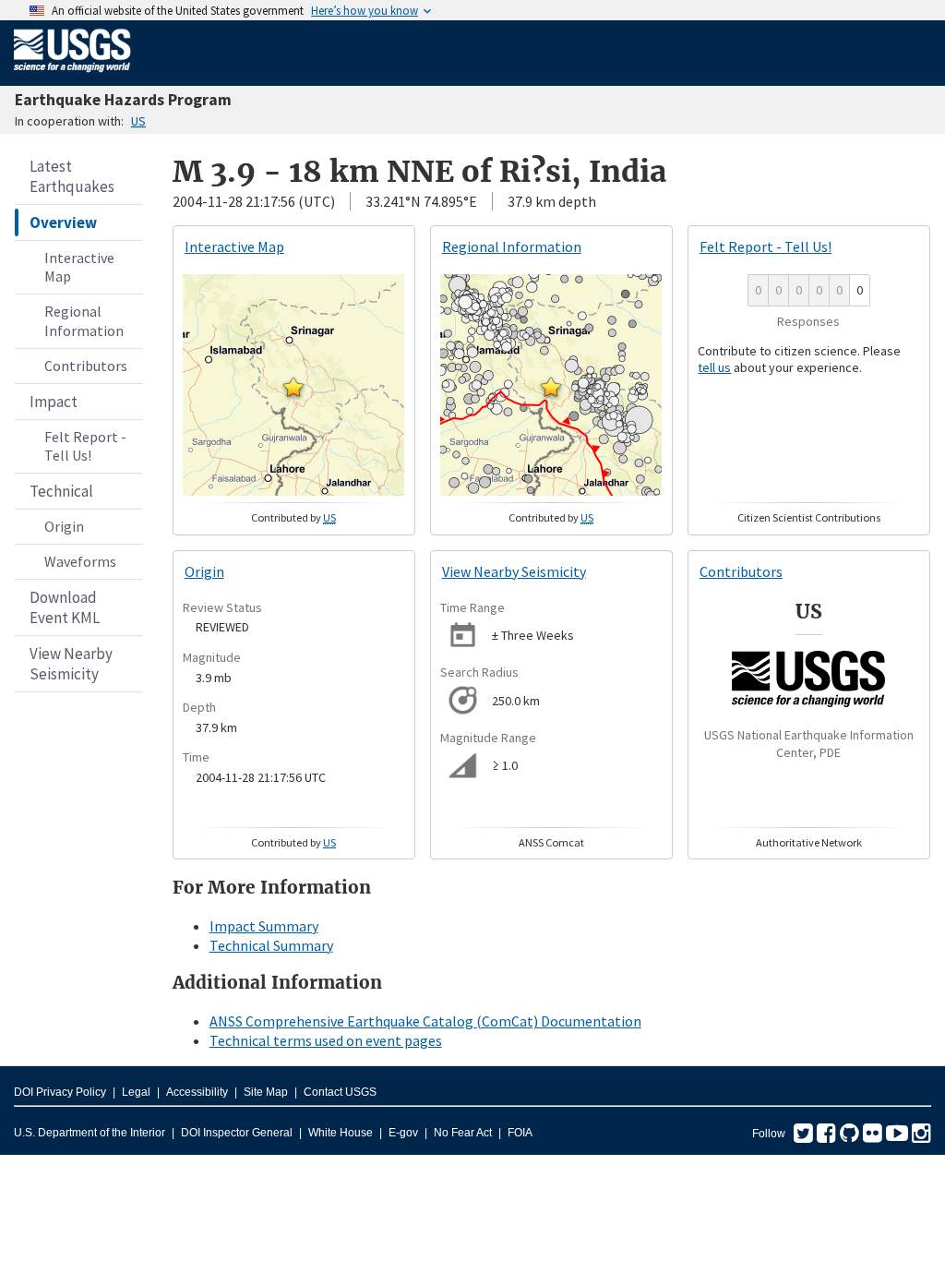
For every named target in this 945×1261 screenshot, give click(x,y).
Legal (136, 1092)
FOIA (520, 1132)
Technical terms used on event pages (325, 1040)
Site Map (266, 1092)
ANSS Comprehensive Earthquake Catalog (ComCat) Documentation (425, 1021)
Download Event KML (65, 607)
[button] (293, 387)
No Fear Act (463, 1132)
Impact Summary (263, 926)
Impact (54, 401)
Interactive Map (79, 267)
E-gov (403, 1132)
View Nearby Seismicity (71, 663)
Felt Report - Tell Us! (85, 446)
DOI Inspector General (237, 1132)
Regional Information (84, 321)
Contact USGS (340, 1092)
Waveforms (80, 561)
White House (340, 1132)
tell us (714, 367)
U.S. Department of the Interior (89, 1132)
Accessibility (197, 1092)
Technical (61, 491)
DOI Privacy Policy (60, 1092)
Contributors (85, 365)
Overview (63, 222)
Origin (64, 526)
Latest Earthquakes (72, 176)
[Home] (72, 75)
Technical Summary (271, 945)
